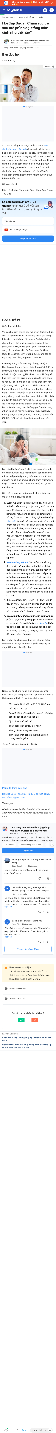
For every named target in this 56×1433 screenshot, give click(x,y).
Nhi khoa (19, 17)
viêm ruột (11, 521)
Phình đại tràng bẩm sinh (15, 788)
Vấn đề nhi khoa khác (34, 17)
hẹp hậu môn (41, 623)
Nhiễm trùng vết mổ (17, 562)
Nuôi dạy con (7, 17)
